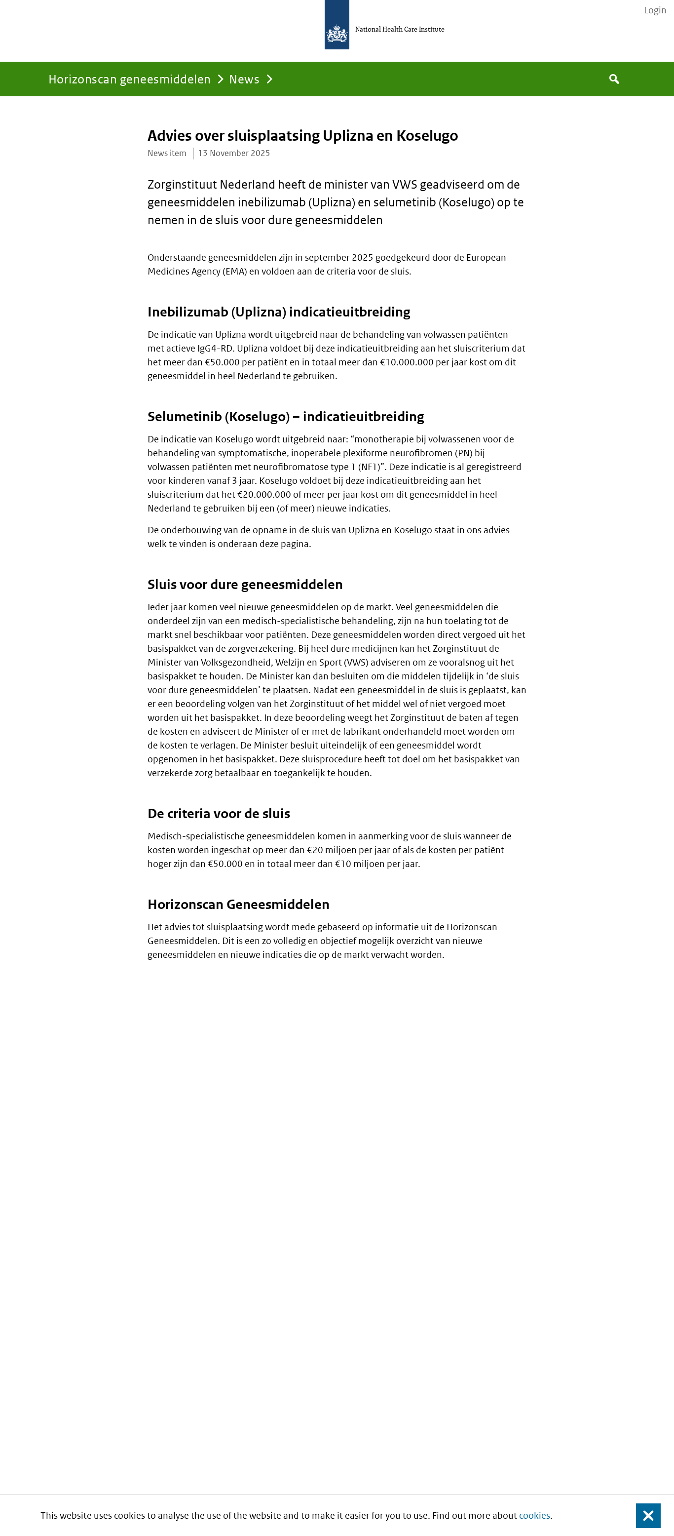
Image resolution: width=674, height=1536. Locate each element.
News (244, 79)
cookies (534, 1515)
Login (655, 10)
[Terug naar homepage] (337, 24)
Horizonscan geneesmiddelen (129, 79)
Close (642, 1515)
